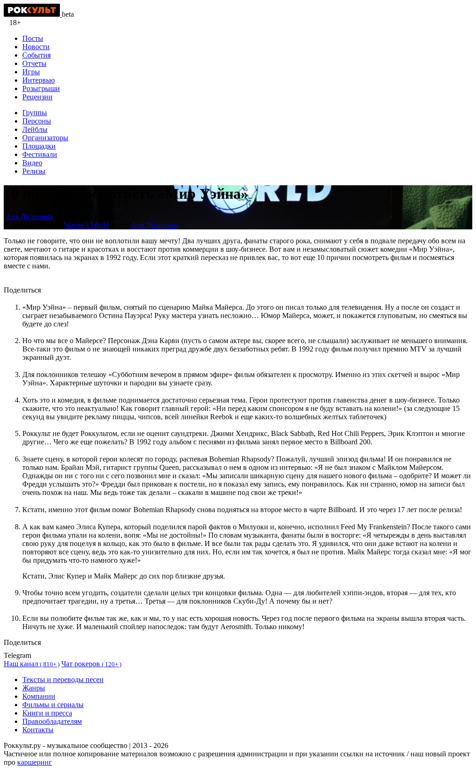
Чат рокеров (91, 664)
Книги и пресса (47, 713)
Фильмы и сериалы (53, 705)
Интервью (38, 80)
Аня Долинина (29, 217)
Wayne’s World (86, 225)
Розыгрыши (41, 88)
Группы (34, 113)
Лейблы (34, 129)
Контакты (37, 730)
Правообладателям (52, 721)
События (36, 55)
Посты (32, 38)
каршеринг (34, 762)
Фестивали (39, 154)
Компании (38, 696)
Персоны (36, 121)
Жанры (33, 688)
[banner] (33, 14)
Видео (32, 163)
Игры (31, 72)
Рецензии (37, 97)
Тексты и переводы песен (63, 679)
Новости (36, 47)
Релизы (34, 171)
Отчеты (34, 63)
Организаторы (45, 138)
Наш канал (32, 664)
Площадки (39, 146)
